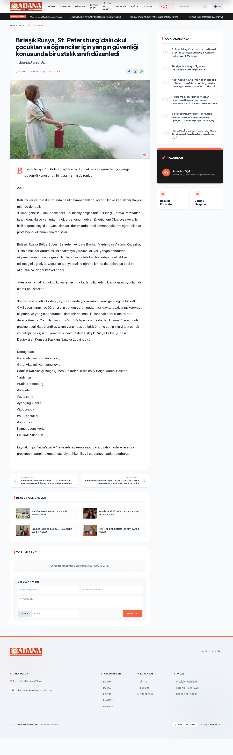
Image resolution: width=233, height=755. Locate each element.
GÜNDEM (108, 706)
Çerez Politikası (186, 694)
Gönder (132, 613)
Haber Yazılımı (186, 725)
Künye (143, 681)
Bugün (107, 681)
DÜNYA (107, 688)
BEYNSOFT (216, 724)
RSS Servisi (146, 694)
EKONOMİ (108, 700)
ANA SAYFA (18, 25)
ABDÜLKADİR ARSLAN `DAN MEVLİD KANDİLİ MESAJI (90, 17)
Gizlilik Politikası (187, 681)
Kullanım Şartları (187, 688)
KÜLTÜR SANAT (35, 25)
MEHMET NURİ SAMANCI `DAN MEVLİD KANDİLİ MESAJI (207, 17)
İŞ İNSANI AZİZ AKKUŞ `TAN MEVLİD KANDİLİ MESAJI (148, 17)
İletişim (144, 688)
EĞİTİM (107, 694)
